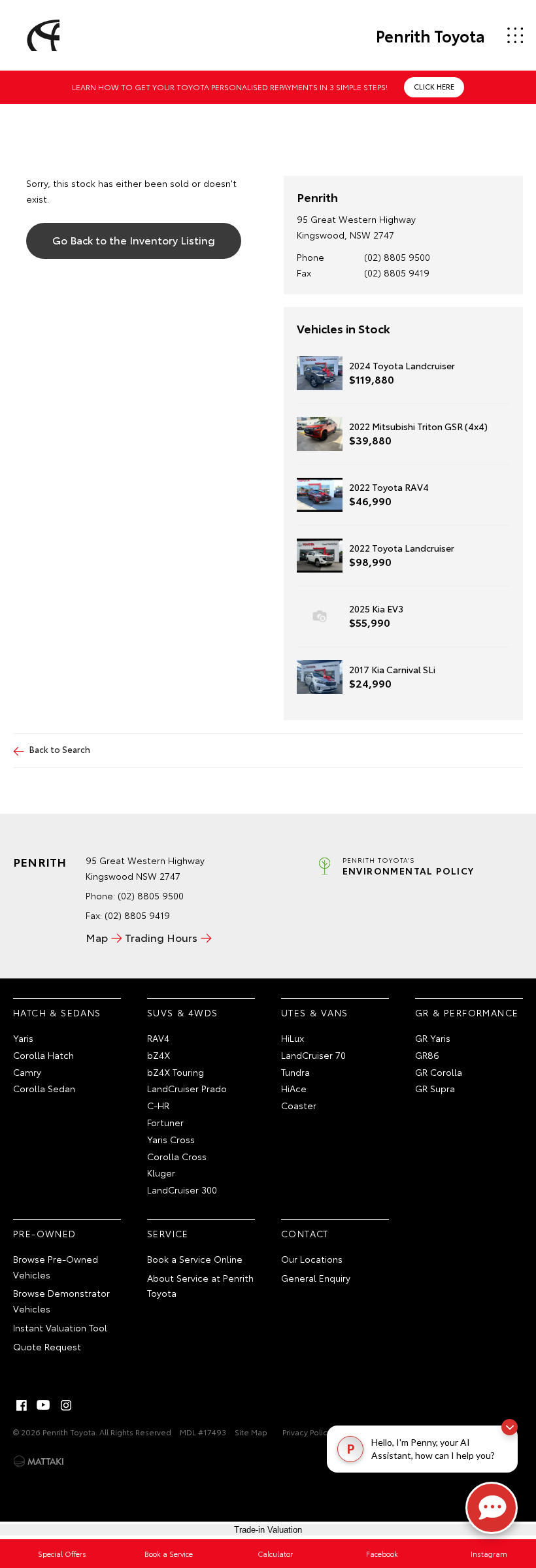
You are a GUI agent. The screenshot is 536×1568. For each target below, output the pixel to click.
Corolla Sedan (44, 1088)
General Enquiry (315, 1277)
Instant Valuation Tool (60, 1327)
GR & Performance (466, 1012)
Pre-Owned (44, 1233)
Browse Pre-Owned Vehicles (55, 1266)
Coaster (298, 1105)
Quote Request (47, 1346)
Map (97, 936)
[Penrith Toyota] (41, 35)
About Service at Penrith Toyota (200, 1285)
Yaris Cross (171, 1139)
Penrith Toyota (430, 35)
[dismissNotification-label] (509, 1427)
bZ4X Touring (175, 1071)
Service (168, 1233)
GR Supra (435, 1088)
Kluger (161, 1172)
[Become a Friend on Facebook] (21, 1405)
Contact (305, 1233)
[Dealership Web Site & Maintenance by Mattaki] (38, 1461)
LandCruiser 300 (182, 1189)
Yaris (23, 1037)
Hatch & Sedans (57, 1012)
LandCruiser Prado (187, 1088)
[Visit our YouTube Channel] (44, 1405)
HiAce (294, 1088)
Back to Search (59, 749)
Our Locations (312, 1258)
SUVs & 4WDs (182, 1012)
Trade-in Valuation (268, 1530)
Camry (27, 1071)
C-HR (158, 1105)
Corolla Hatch (43, 1054)
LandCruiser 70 (313, 1054)
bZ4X (158, 1054)
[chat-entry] (491, 1508)
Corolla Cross (177, 1156)
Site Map (251, 1431)
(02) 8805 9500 (397, 256)
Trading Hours (161, 936)
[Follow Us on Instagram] (66, 1405)
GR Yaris (432, 1037)
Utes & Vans (314, 1012)
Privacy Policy (306, 1431)
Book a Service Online (195, 1258)
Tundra (295, 1071)
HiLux (292, 1037)
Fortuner (165, 1122)
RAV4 (158, 1037)
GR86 (427, 1054)
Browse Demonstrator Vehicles (61, 1300)
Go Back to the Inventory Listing (133, 239)
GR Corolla (438, 1071)
